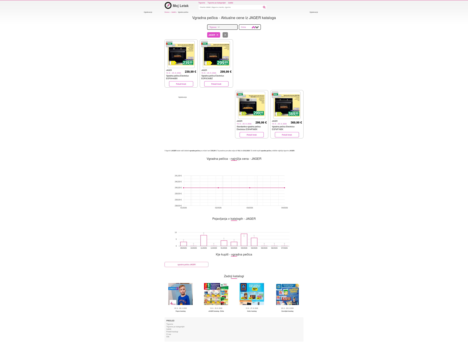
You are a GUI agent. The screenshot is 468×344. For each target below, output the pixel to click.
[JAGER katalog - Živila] (216, 294)
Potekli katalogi (172, 331)
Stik (167, 336)
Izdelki (230, 2)
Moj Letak (181, 5)
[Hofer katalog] (252, 294)
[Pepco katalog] (180, 294)
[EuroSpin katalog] (287, 294)
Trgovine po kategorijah (217, 2)
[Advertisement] (151, 49)
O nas (168, 334)
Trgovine (201, 2)
